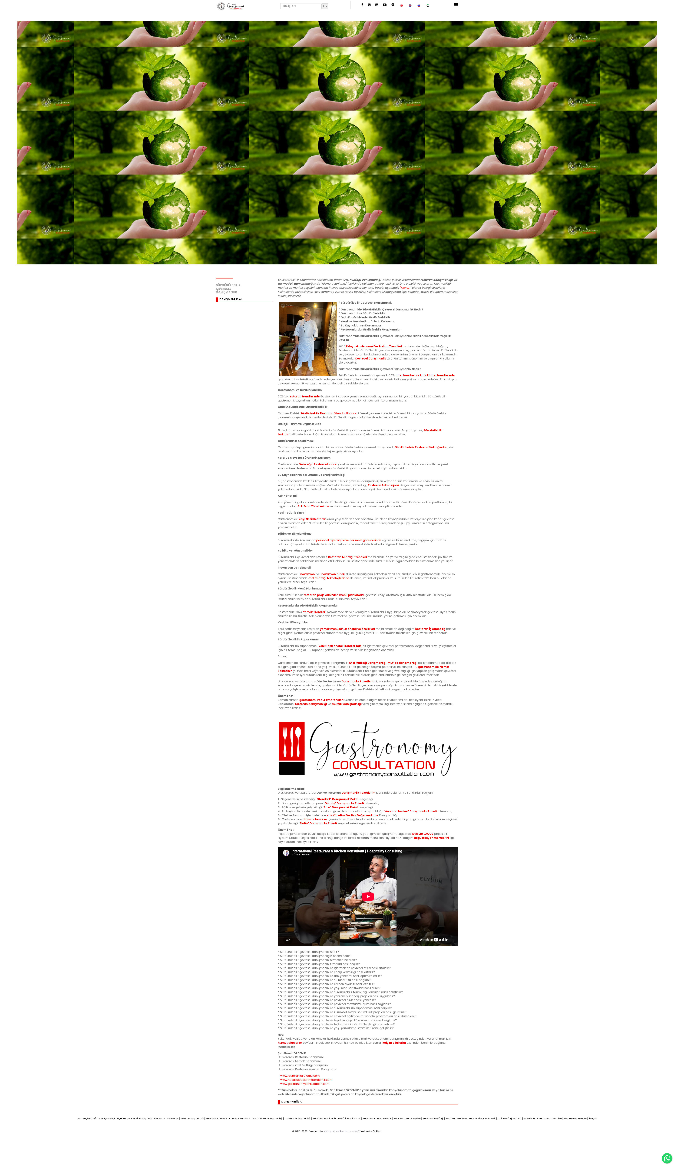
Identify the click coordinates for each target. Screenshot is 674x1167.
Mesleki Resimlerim (575, 1118)
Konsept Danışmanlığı (297, 1118)
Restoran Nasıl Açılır (324, 1118)
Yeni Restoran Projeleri (407, 1118)
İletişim (593, 1118)
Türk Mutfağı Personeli (482, 1118)
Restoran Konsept (216, 1118)
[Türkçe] (401, 5)
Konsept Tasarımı (239, 1118)
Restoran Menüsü (456, 1118)
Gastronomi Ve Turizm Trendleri (543, 1118)
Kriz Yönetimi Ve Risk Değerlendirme (352, 815)
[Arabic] (428, 5)
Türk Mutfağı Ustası (508, 1118)
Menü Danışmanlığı (192, 1118)
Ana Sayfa (83, 1118)
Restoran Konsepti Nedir (377, 1118)
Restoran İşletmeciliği (430, 629)
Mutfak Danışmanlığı (102, 1118)
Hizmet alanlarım (315, 819)
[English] (410, 5)
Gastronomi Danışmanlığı (267, 1118)
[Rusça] (419, 5)
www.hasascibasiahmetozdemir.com (306, 1079)
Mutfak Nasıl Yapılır (349, 1118)
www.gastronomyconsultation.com (304, 1083)
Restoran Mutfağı (433, 1118)
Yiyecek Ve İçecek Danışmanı (134, 1118)
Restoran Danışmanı (166, 1118)
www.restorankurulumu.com (300, 1075)
